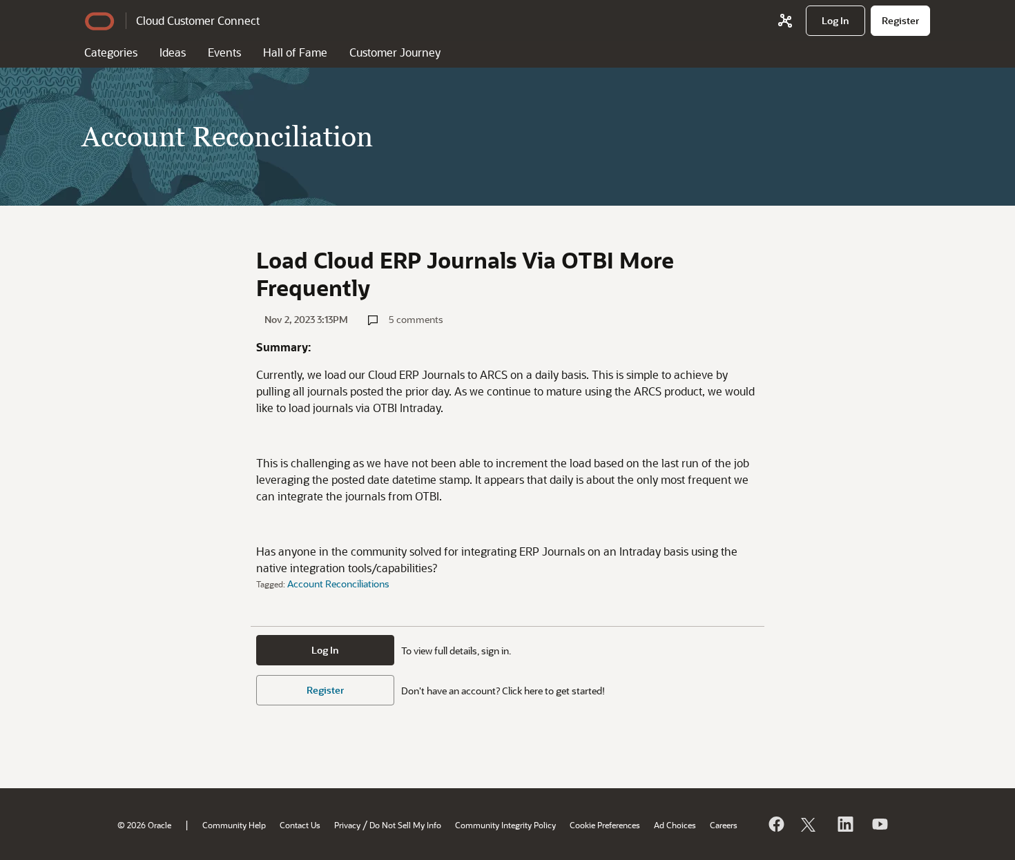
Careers (723, 824)
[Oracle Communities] (785, 20)
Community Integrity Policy (505, 824)
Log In (325, 649)
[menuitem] (835, 21)
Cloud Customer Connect (198, 20)
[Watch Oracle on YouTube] (879, 824)
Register (325, 689)
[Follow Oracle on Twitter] (810, 824)
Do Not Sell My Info (405, 824)
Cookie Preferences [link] (605, 824)
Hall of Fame (295, 52)
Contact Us (300, 824)
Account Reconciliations (338, 583)
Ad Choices (675, 824)
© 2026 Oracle (144, 824)
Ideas (173, 52)
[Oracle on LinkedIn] (844, 824)
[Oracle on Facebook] (775, 824)
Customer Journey (395, 52)
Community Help (234, 824)
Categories (110, 52)
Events (224, 52)
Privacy (347, 824)
